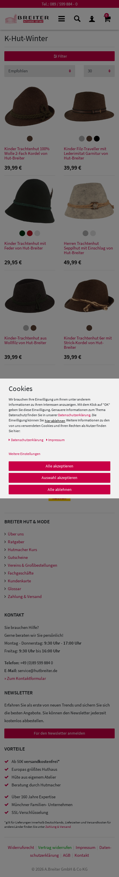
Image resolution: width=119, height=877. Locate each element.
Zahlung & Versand (25, 596)
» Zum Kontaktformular (25, 678)
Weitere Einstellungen (24, 453)
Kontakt (82, 855)
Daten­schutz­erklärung (27, 439)
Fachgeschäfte (21, 573)
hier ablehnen (55, 420)
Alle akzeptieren (59, 465)
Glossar (14, 588)
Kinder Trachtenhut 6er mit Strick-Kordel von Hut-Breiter (88, 343)
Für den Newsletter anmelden (59, 733)
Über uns (16, 534)
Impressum (85, 847)
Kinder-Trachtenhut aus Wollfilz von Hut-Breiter (25, 340)
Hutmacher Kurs (22, 549)
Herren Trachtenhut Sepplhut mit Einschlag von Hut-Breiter (88, 248)
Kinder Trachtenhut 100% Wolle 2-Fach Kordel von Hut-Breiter (26, 153)
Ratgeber (16, 541)
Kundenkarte (19, 581)
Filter (62, 56)
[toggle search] (76, 18)
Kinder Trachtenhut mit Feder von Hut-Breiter (25, 246)
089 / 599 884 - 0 (63, 4)
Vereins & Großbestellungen (32, 565)
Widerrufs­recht (21, 847)
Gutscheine (18, 557)
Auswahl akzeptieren (59, 477)
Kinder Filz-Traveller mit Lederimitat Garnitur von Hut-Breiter (86, 153)
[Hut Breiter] (27, 19)
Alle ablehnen (60, 489)
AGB (66, 855)
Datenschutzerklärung (74, 415)
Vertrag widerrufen (55, 847)
